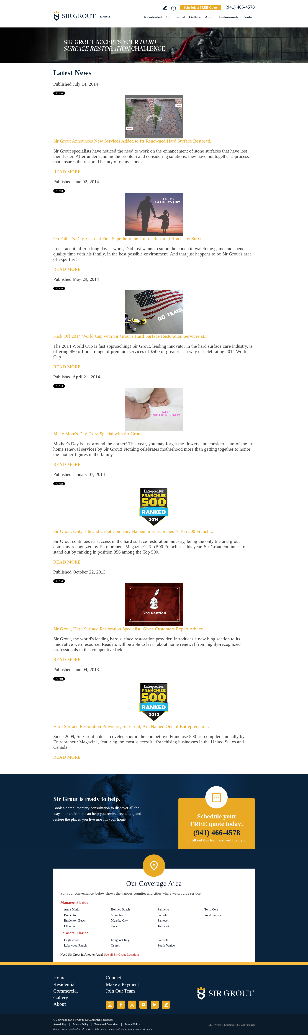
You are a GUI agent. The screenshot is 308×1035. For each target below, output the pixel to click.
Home (59, 977)
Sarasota (163, 940)
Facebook (121, 1005)
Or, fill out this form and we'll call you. (217, 840)
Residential (153, 17)
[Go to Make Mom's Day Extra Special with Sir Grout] (154, 409)
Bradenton (70, 915)
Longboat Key (120, 940)
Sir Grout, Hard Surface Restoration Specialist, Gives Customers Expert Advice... (130, 628)
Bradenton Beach (75, 920)
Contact (248, 17)
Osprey (115, 945)
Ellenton (69, 926)
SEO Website (216, 1025)
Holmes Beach (120, 909)
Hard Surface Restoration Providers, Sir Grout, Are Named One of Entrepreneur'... (131, 726)
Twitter (132, 1005)
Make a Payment (122, 984)
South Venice (166, 945)
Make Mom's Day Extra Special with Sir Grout (97, 433)
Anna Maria (71, 909)
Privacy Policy (80, 1024)
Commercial (175, 17)
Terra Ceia (211, 909)
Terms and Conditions (106, 1024)
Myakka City (119, 920)
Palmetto (163, 909)
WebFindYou (248, 1025)
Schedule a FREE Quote (200, 7)
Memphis (117, 915)
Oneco (115, 926)
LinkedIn (155, 1005)
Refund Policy (132, 1024)
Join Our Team (120, 991)
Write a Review (165, 8)
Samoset (163, 920)
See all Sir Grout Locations (121, 954)
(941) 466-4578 (240, 7)
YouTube (143, 1005)
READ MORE (67, 171)
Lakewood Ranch (75, 945)
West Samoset (213, 915)
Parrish (162, 915)
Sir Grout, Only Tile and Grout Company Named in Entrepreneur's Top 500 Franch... (133, 531)
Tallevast (163, 926)
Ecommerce (230, 1025)
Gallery (195, 17)
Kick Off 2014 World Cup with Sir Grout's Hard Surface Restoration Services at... (130, 336)
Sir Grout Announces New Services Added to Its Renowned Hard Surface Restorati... (133, 141)
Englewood (71, 940)
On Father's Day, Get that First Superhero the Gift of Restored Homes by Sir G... (129, 238)
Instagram (110, 1005)
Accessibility (59, 1024)
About (210, 17)
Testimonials (228, 17)
